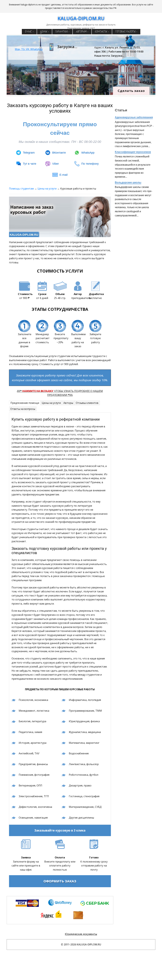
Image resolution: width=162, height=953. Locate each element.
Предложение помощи (24, 403)
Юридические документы (81, 934)
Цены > (44, 31)
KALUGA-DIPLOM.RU (81, 18)
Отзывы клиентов (87, 403)
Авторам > (82, 31)
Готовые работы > (126, 31)
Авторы (68, 403)
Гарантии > (62, 31)
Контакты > (102, 31)
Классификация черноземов (133, 152)
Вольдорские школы (128, 182)
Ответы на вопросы (22, 409)
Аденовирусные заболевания (134, 117)
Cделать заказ (131, 91)
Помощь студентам (21, 188)
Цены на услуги (46, 188)
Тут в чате (29, 163)
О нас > (29, 31)
